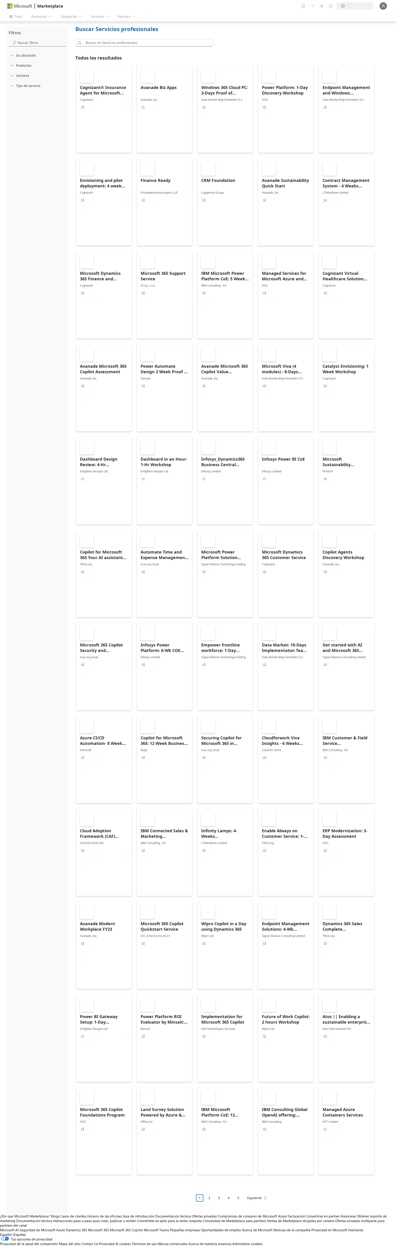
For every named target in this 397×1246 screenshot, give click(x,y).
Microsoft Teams (156, 1230)
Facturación (296, 1216)
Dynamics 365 (76, 1230)
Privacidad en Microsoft (329, 1230)
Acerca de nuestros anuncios (209, 1243)
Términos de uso (144, 1243)
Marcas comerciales (172, 1243)
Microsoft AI (9, 1230)
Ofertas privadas (204, 1216)
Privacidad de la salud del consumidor (29, 1243)
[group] (82, 107)
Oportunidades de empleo (221, 1230)
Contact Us (90, 1243)
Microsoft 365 (98, 1230)
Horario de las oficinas (104, 1216)
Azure (60, 1230)
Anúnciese (348, 1216)
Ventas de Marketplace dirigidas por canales (300, 1220)
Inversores (355, 1230)
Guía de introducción (138, 1216)
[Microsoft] (19, 6)
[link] (103, 109)
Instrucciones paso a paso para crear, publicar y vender (94, 1220)
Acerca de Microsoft (257, 1230)
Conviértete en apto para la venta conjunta (169, 1220)
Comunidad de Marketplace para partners (234, 1220)
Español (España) (13, 1234)
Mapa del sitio (70, 1243)
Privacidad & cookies (115, 1243)
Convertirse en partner (323, 1216)
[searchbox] (42, 42)
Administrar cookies (247, 1243)
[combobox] (145, 42)
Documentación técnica (173, 1216)
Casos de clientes (73, 1216)
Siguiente (254, 1198)
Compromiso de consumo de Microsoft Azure (253, 1216)
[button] (79, 43)
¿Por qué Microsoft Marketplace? (25, 1216)
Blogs (55, 1216)
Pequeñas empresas (185, 1230)
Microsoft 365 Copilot (126, 1230)
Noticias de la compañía (291, 1230)
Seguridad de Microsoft (37, 1230)
